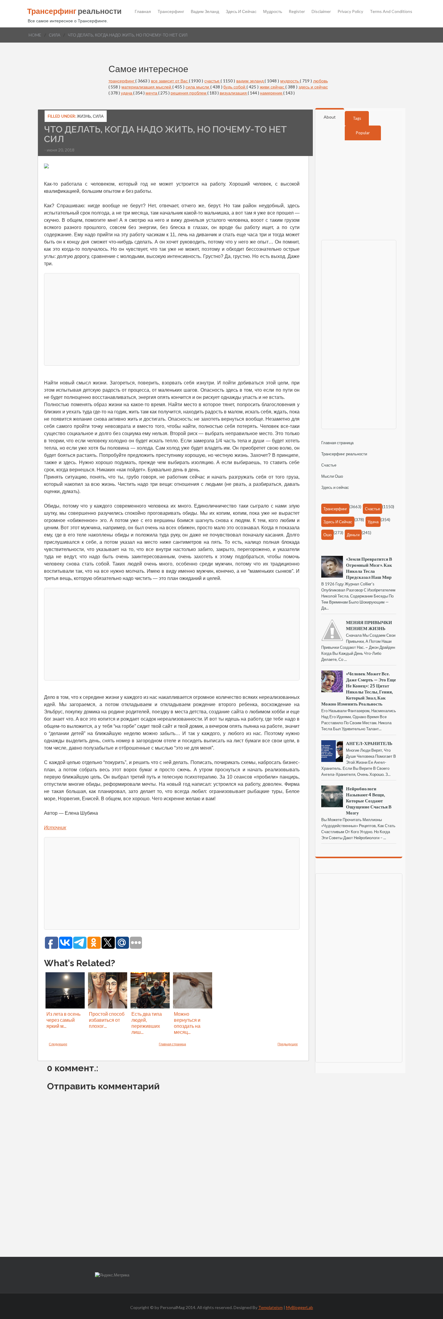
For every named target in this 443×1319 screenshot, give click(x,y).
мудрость (290, 80)
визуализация (234, 92)
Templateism (270, 1307)
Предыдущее (288, 1044)
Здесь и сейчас (241, 11)
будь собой (235, 86)
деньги (353, 534)
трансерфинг (122, 80)
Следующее (58, 1044)
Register (297, 11)
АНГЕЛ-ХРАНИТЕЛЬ (369, 743)
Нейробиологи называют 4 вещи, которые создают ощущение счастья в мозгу (368, 800)
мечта (152, 92)
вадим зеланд (250, 80)
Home (35, 34)
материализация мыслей (146, 86)
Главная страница (172, 1044)
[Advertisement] (171, 318)
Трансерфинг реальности (344, 453)
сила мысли (198, 86)
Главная (143, 11)
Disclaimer (321, 11)
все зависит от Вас (170, 80)
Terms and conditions (391, 11)
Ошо (327, 534)
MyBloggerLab (299, 1307)
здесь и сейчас (313, 86)
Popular (363, 132)
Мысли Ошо (332, 476)
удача (127, 92)
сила (54, 34)
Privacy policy (350, 11)
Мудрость (272, 11)
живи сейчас (272, 86)
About (330, 116)
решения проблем (189, 92)
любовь (320, 80)
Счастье (328, 465)
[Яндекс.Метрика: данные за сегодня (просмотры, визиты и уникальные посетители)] (112, 1275)
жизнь (84, 116)
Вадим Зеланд (205, 11)
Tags (357, 118)
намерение (271, 92)
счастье (212, 80)
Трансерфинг (171, 11)
